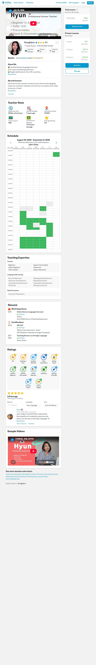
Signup (90, 2)
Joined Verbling (31, 111)
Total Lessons (13, 121)
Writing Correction (29, 474)
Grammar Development (29, 476)
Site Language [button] (73, 2)
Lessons (55, 49)
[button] (61, 3)
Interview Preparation (14, 474)
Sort (45, 402)
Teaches (30, 49)
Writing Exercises (51, 474)
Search (9, 402)
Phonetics (40, 474)
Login (83, 2)
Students (43, 49)
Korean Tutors (11, 483)
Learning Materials (13, 479)
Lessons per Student (30, 121)
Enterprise (29, 2)
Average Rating (49, 121)
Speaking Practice (12, 476)
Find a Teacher (18, 2)
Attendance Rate (50, 111)
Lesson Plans (43, 476)
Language (29, 402)
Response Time (13, 111)
